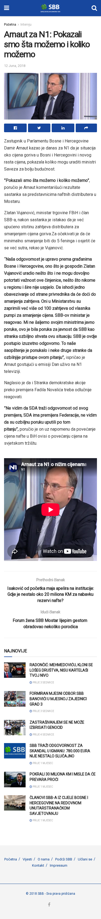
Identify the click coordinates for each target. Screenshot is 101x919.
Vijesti (27, 859)
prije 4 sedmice (43, 734)
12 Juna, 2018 (14, 66)
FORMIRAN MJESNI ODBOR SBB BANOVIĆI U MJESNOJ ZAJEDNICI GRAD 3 (58, 698)
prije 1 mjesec (42, 763)
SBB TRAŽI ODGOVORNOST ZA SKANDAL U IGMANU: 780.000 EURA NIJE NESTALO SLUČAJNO (60, 750)
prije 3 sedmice (43, 682)
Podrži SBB (63, 859)
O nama (44, 859)
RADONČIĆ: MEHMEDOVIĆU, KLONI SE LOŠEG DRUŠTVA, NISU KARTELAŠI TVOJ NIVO (61, 670)
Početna (10, 24)
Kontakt (38, 865)
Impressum (58, 865)
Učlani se (85, 859)
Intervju (26, 24)
